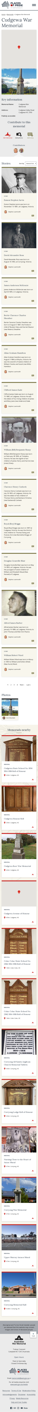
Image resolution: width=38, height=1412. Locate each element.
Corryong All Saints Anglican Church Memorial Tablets (17, 1063)
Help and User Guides (19, 1402)
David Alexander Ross (14, 255)
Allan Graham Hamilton (15, 353)
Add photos (19, 138)
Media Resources (22, 1398)
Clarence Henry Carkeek (15, 487)
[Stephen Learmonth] (15, 150)
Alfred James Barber (13, 623)
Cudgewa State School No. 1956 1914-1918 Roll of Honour (18, 769)
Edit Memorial (7, 138)
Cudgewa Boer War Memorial (17, 866)
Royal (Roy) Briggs (12, 524)
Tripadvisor (14, 1408)
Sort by (21, 163)
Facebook (11, 1408)
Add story (30, 138)
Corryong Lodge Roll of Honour (18, 1112)
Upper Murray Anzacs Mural (17, 1257)
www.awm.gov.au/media (19, 1384)
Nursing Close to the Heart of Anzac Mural (17, 1161)
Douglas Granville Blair (14, 561)
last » (29, 685)
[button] (34, 5)
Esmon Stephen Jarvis (14, 200)
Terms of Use (16, 1391)
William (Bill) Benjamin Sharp (17, 450)
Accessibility (31, 1394)
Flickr (26, 1408)
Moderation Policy (29, 1391)
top (34, 1336)
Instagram (18, 1408)
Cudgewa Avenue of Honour (17, 913)
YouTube (21, 1408)
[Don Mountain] (21, 150)
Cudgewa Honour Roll (14, 818)
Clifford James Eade (13, 390)
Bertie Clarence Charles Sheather (15, 316)
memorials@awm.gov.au (20, 1378)
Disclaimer (22, 1394)
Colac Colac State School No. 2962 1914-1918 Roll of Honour (17, 962)
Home (3, 14)
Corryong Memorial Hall (15, 1305)
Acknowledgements (10, 1394)
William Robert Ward (13, 655)
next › (22, 685)
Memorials (10, 14)
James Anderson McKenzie (16, 285)
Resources (6, 1391)
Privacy (12, 1398)
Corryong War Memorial (15, 1210)
